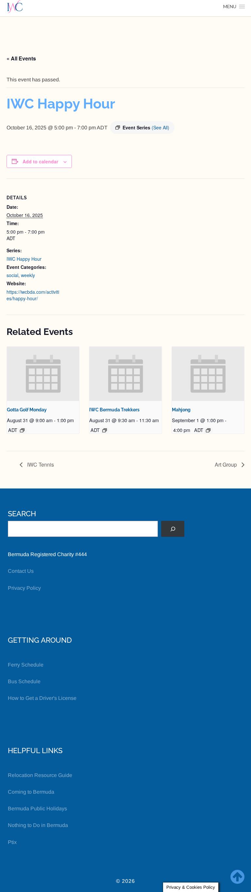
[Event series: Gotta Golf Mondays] (22, 430)
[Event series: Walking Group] (104, 430)
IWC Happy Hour (24, 259)
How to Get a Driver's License (42, 698)
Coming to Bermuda (31, 792)
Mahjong (181, 409)
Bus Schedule (24, 681)
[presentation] (43, 374)
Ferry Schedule (25, 665)
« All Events (21, 58)
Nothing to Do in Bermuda (38, 825)
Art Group (226, 464)
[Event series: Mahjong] (208, 430)
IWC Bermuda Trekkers (114, 409)
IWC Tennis (40, 464)
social (12, 275)
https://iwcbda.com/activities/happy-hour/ (33, 295)
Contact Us (21, 571)
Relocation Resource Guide (40, 775)
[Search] (172, 529)
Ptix (12, 842)
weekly (28, 275)
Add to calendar (40, 161)
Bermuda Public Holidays (37, 808)
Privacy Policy (24, 588)
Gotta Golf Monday (27, 409)
